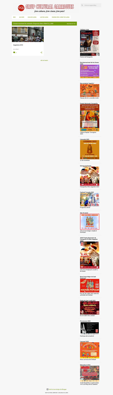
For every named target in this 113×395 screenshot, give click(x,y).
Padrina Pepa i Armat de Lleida (60, 17)
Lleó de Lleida (44, 17)
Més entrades (44, 60)
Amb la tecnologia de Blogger (57, 389)
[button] (41, 52)
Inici (14, 17)
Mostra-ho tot (71, 23)
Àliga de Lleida (32, 17)
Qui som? (21, 17)
